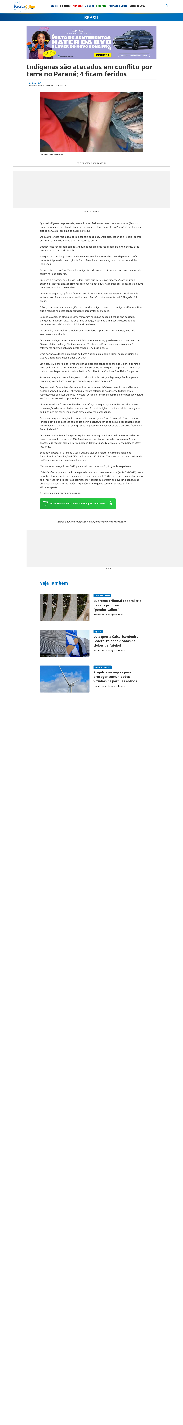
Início (54, 5)
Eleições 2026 (137, 5)
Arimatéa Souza (118, 5)
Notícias (78, 5)
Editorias (65, 5)
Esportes (101, 5)
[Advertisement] (91, 189)
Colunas (89, 5)
